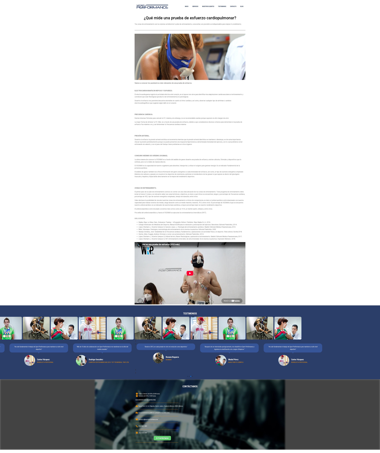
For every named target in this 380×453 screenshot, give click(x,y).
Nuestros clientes (208, 6)
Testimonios (222, 6)
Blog (241, 6)
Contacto (233, 6)
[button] (190, 341)
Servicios (195, 6)
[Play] (36, 328)
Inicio (186, 6)
